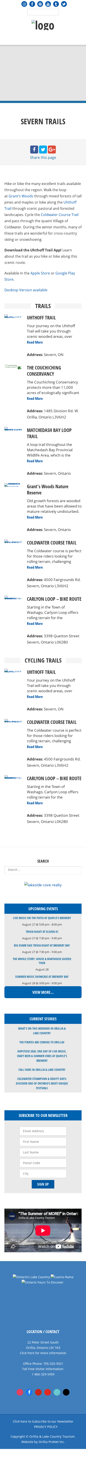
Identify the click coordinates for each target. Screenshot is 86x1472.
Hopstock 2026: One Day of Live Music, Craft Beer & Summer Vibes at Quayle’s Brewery (42, 1056)
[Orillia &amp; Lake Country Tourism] (43, 25)
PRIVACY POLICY (46, 1427)
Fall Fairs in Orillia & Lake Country (42, 1070)
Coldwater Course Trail (60, 214)
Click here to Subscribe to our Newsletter (43, 1421)
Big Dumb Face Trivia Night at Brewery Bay (42, 945)
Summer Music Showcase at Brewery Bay (42, 976)
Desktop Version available (25, 290)
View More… (43, 992)
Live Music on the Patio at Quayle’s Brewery (42, 918)
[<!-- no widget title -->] (43, 884)
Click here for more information (43, 1353)
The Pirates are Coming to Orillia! (41, 1042)
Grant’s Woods (21, 196)
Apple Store (40, 273)
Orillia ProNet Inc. (52, 1442)
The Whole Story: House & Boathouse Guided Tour (42, 961)
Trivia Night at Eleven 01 (42, 931)
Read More (35, 342)
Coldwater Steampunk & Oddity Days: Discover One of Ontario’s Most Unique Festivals (42, 1083)
